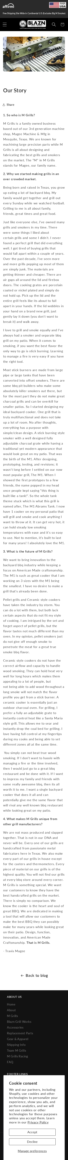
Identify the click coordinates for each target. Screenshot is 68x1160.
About (11, 1010)
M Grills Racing (17, 1056)
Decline (32, 1142)
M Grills (12, 1016)
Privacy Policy (38, 1122)
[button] (4, 24)
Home (11, 1004)
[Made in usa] (57, 5)
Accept (32, 1132)
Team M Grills (16, 1050)
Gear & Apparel (17, 1039)
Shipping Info (16, 1045)
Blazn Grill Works (19, 1021)
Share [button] (10, 104)
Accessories (15, 1027)
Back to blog (37, 975)
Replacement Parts (20, 1033)
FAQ (10, 1062)
